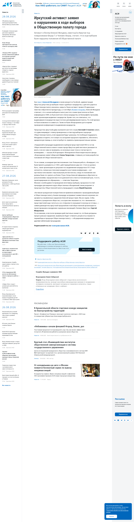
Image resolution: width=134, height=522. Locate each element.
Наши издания (119, 41)
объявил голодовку (78, 110)
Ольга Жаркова (47, 42)
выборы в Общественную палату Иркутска (72, 262)
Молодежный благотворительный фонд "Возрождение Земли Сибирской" (75, 267)
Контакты (118, 28)
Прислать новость (120, 36)
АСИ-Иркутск (38, 42)
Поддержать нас (120, 44)
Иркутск (39, 259)
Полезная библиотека (122, 39)
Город (49, 379)
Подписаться (123, 49)
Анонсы (36, 358)
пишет (48, 102)
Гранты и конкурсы (52, 319)
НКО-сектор (56, 42)
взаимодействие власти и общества (48, 262)
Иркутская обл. (46, 259)
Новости (37, 13)
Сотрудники (118, 31)
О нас (116, 26)
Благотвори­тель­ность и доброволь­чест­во (59, 335)
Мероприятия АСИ (120, 34)
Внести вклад (86, 249)
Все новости (6, 385)
